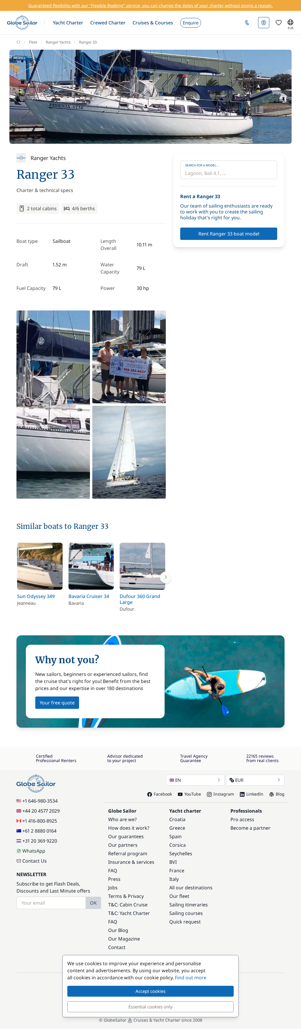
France (176, 870)
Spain (175, 836)
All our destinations (191, 887)
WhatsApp (33, 851)
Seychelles (180, 853)
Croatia (177, 819)
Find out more (190, 977)
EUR (239, 780)
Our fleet (179, 896)
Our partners (123, 845)
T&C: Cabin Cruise (128, 904)
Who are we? (122, 819)
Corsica (177, 845)
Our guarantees (126, 836)
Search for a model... (202, 165)
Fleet (33, 42)
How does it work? (128, 828)
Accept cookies (150, 991)
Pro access (242, 819)
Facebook (163, 794)
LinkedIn (254, 794)
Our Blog (118, 930)
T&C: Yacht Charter (129, 913)
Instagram (223, 794)
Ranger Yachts (58, 42)
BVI (173, 862)
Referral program (127, 853)
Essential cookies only (150, 1007)
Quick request (185, 921)
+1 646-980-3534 (40, 801)
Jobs (113, 887)
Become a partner (250, 828)
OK (93, 903)
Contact (117, 947)
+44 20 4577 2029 (41, 811)
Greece (177, 828)
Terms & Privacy (126, 896)
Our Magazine (124, 939)
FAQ (112, 870)
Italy (174, 879)
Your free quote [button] (57, 702)
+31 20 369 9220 (39, 841)
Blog (280, 794)
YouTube (192, 794)
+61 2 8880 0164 (39, 831)
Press (114, 879)
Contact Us (34, 861)
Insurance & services (131, 862)
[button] (68, 22)
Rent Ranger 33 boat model (228, 233)
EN (178, 780)
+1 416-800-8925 (39, 821)
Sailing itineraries (188, 904)
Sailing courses (186, 913)
